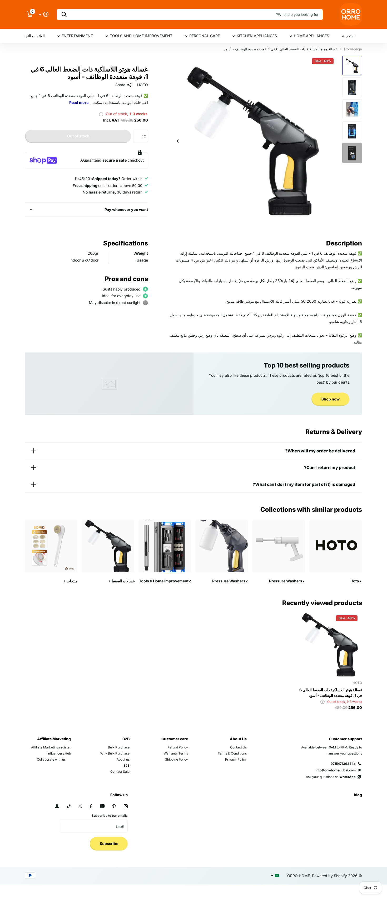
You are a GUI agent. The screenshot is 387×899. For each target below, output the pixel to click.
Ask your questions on (331, 777)
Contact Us (238, 747)
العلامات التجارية (32, 35)
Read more (78, 102)
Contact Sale (120, 772)
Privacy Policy (236, 759)
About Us (238, 739)
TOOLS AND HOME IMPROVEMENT (141, 35)
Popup (101, 114)
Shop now (330, 399)
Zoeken (64, 14)
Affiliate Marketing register (51, 747)
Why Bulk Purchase (115, 753)
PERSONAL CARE (204, 35)
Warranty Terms (176, 753)
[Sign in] (43, 14)
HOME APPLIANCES (311, 35)
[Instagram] (126, 806)
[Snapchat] (57, 806)
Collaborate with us (51, 759)
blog (358, 794)
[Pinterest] (114, 806)
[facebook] (91, 806)
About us (123, 759)
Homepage (353, 49)
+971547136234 (343, 764)
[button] (177, 141)
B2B (126, 739)
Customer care (174, 739)
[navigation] (352, 65)
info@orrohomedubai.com (336, 770)
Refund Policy (177, 747)
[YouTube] (102, 806)
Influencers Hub (59, 753)
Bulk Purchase (119, 747)
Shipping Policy (176, 759)
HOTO (142, 85)
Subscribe (108, 843)
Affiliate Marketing (54, 739)
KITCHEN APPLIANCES (257, 35)
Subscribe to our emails (109, 816)
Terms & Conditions (232, 753)
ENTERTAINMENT (77, 35)
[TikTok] (69, 806)
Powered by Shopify (329, 875)
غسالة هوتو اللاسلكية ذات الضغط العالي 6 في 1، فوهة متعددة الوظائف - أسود (330, 693)
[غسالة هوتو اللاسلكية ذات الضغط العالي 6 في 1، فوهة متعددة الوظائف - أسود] (330, 645)
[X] (80, 806)
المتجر (351, 35)
